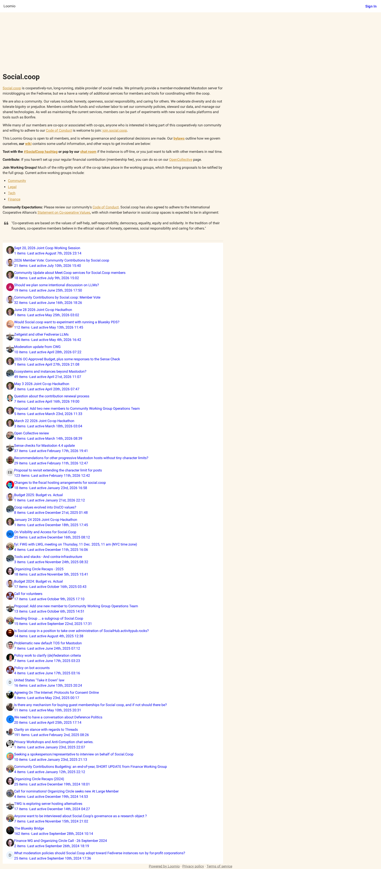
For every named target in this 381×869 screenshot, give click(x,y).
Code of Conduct (106, 207)
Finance (14, 199)
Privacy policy (193, 866)
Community (17, 181)
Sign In (371, 6)
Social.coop (12, 88)
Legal (12, 187)
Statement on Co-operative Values (63, 212)
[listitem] (113, 251)
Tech (11, 193)
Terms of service (219, 866)
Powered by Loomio (164, 866)
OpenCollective (180, 159)
